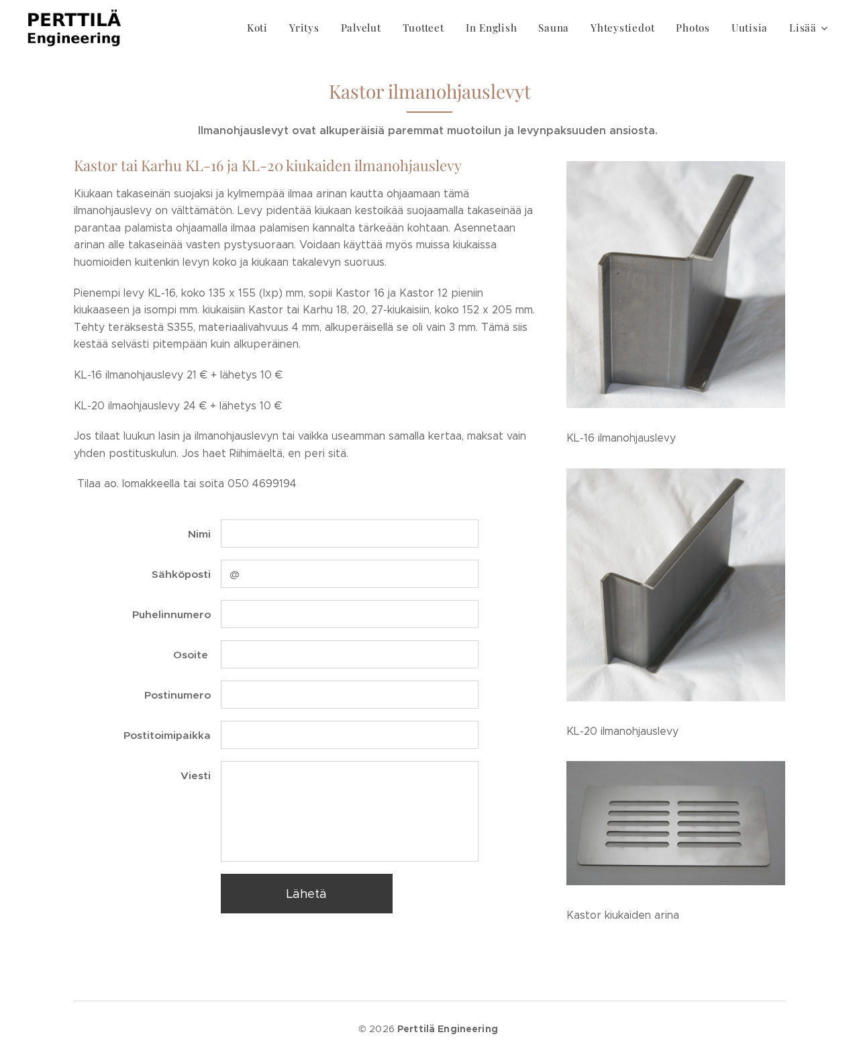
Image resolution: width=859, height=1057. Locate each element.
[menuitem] (261, 27)
